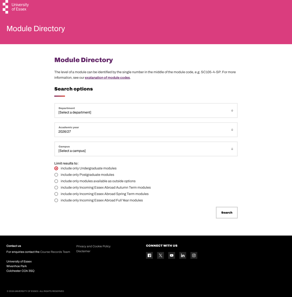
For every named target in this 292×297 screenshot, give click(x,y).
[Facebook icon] (149, 255)
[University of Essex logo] (16, 7)
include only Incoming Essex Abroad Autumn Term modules (106, 187)
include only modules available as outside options (98, 181)
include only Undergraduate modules (89, 168)
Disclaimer (83, 251)
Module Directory (35, 28)
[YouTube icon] (171, 255)
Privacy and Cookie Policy (93, 246)
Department (67, 108)
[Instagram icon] (193, 255)
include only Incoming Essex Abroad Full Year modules (102, 200)
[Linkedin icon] (182, 255)
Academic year (69, 127)
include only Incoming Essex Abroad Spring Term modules (105, 194)
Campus (64, 146)
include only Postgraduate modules (87, 174)
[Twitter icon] (160, 255)
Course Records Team (55, 251)
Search (226, 212)
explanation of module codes (107, 77)
